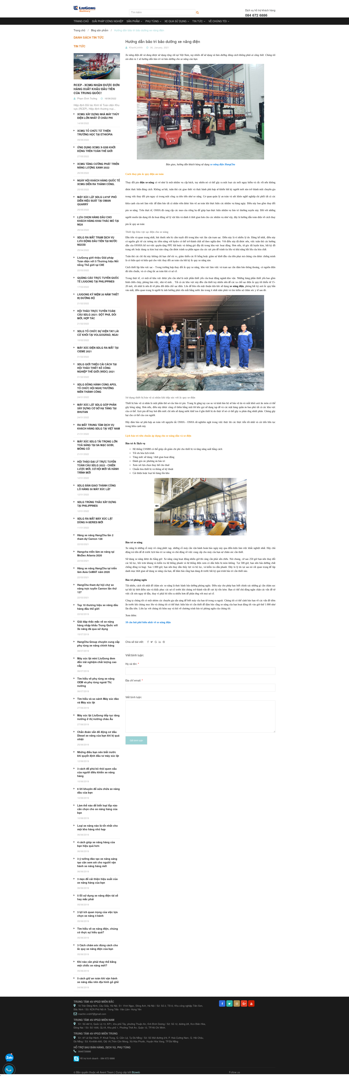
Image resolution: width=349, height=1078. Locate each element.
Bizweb (136, 1072)
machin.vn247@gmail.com (92, 1014)
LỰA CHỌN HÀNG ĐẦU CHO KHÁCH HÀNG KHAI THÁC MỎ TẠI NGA (98, 220)
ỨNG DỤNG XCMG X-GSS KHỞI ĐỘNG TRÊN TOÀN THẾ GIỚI (96, 149)
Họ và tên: (132, 664)
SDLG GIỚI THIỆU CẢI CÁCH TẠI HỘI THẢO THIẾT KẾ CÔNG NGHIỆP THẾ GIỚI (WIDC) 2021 (97, 367)
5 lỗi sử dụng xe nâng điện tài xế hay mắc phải (97, 897)
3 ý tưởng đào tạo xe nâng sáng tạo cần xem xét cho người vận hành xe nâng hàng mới (97, 862)
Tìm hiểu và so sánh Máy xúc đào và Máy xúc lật (98, 700)
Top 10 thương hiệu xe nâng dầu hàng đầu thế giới (97, 606)
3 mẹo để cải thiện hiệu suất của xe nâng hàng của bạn (97, 880)
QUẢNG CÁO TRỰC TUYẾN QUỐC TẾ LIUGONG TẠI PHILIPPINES (98, 279)
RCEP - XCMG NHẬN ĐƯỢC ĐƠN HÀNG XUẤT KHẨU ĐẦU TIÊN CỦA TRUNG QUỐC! (97, 89)
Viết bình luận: (133, 697)
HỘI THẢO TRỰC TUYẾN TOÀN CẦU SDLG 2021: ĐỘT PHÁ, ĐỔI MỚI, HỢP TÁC (96, 314)
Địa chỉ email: (134, 680)
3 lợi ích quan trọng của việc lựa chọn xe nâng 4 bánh (97, 913)
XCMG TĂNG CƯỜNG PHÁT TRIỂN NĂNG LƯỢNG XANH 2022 (98, 165)
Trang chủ (79, 30)
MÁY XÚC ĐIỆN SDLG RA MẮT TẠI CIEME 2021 (98, 349)
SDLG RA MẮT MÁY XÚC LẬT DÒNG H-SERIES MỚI (95, 520)
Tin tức (79, 46)
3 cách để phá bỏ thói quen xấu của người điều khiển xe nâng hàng (97, 772)
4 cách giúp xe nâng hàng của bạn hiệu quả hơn (96, 844)
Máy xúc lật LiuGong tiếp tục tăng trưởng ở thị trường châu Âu (98, 717)
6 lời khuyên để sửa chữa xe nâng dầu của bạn (98, 790)
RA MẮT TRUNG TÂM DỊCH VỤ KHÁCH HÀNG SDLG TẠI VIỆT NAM (98, 426)
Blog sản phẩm (99, 30)
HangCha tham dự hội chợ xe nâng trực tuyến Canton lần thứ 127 (97, 588)
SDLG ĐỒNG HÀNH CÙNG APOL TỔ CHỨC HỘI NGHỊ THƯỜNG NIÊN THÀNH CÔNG (97, 388)
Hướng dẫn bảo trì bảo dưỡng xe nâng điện (162, 41)
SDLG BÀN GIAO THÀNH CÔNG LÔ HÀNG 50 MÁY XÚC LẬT (96, 487)
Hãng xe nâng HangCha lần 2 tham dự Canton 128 (95, 537)
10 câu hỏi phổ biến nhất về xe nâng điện (148, 622)
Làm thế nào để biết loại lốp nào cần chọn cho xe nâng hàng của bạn (97, 809)
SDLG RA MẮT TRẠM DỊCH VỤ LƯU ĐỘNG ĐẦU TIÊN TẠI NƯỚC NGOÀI (97, 241)
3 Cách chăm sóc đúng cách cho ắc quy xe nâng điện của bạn (97, 947)
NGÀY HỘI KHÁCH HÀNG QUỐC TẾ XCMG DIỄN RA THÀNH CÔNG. (98, 182)
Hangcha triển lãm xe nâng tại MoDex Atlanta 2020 (95, 553)
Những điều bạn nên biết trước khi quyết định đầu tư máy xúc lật (98, 753)
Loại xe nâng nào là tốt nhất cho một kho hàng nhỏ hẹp (97, 827)
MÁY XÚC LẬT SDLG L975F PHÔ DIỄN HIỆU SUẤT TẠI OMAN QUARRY (97, 200)
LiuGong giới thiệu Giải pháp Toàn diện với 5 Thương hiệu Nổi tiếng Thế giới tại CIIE (98, 261)
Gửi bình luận (136, 740)
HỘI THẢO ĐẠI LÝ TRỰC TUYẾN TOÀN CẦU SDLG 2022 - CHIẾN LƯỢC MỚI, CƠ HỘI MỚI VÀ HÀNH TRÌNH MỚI (98, 467)
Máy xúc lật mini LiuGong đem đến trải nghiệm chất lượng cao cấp (97, 661)
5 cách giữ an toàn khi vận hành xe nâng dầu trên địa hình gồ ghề (98, 980)
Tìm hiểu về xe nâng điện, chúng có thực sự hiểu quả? (97, 930)
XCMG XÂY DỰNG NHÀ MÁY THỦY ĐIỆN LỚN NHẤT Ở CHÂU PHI (98, 116)
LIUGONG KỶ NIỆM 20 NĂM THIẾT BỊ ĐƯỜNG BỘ (98, 296)
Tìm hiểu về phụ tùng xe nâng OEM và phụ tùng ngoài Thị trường (96, 682)
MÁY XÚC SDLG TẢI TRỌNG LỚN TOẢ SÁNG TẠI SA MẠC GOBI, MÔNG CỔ (97, 445)
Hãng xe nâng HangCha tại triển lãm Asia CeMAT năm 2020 (97, 570)
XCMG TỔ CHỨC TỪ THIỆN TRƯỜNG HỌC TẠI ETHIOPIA (95, 132)
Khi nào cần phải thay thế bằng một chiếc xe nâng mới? (96, 963)
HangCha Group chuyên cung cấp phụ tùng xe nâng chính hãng (98, 643)
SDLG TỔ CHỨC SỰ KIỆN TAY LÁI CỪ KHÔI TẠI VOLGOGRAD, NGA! (98, 333)
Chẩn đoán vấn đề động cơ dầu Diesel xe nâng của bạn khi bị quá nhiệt (98, 735)
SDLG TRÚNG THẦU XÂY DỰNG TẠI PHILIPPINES (96, 503)
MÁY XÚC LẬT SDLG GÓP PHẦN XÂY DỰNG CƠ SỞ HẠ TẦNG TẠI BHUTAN (97, 408)
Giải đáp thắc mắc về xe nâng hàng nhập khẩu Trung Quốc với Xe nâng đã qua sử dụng (97, 625)
